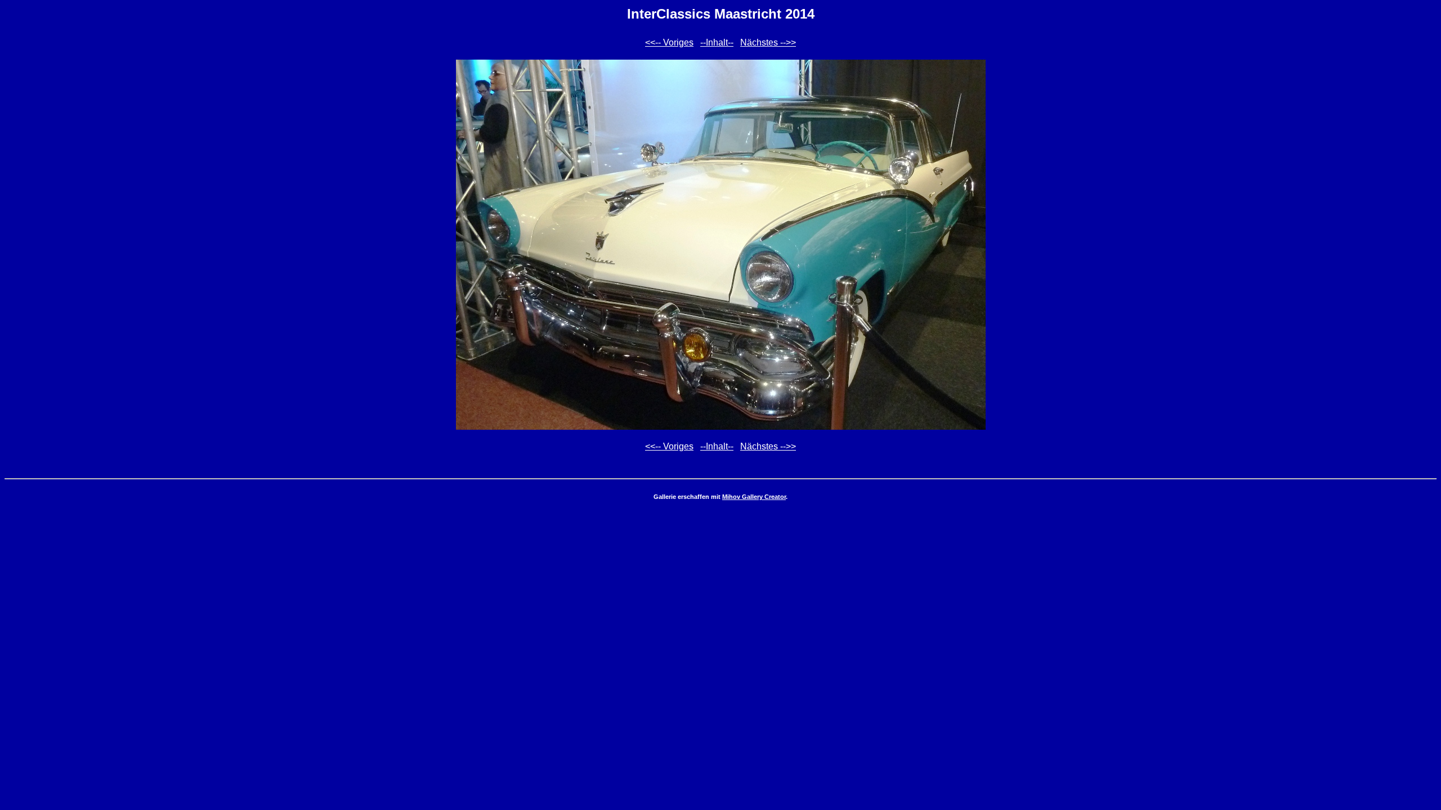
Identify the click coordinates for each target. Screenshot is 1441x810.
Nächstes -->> (768, 42)
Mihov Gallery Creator (754, 496)
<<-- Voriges (669, 42)
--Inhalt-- (716, 42)
